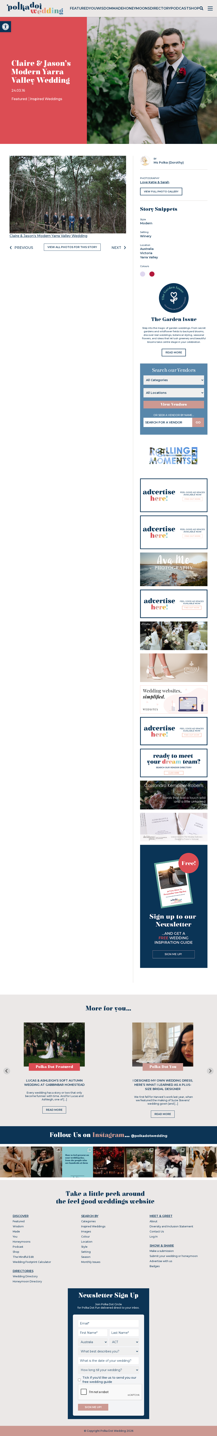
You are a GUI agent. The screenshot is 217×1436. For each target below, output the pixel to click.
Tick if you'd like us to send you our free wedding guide (109, 1380)
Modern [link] (146, 223)
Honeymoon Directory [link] (27, 1281)
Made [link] (118, 8)
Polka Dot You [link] (162, 1067)
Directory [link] (160, 8)
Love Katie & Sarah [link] (154, 182)
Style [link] (84, 1246)
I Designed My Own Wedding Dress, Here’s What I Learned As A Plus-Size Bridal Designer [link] (163, 1085)
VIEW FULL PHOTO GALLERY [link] (161, 191)
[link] (5, 26)
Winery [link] (145, 236)
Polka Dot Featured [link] (54, 1067)
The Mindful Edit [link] (23, 1256)
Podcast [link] (180, 8)
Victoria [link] (146, 253)
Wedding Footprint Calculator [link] (32, 1262)
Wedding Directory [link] (25, 1276)
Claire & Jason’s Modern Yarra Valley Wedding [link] (48, 236)
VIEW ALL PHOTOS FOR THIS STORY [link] (72, 247)
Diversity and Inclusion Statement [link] (171, 1226)
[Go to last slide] (6, 1071)
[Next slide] (210, 1071)
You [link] (92, 8)
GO (198, 422)
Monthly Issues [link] (90, 1262)
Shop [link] (194, 8)
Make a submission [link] (162, 1251)
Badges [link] (155, 1266)
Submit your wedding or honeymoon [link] (174, 1256)
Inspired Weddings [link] (46, 99)
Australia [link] (147, 249)
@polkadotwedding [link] (149, 1136)
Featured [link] (79, 8)
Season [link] (85, 1256)
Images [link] (86, 1231)
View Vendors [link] (174, 404)
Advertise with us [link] (161, 1261)
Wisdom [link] (104, 8)
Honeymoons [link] (136, 8)
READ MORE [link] (174, 352)
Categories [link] (88, 1221)
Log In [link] (154, 1236)
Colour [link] (85, 1236)
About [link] (153, 1221)
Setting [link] (86, 1251)
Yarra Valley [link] (149, 257)
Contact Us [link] (157, 1231)
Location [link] (86, 1241)
